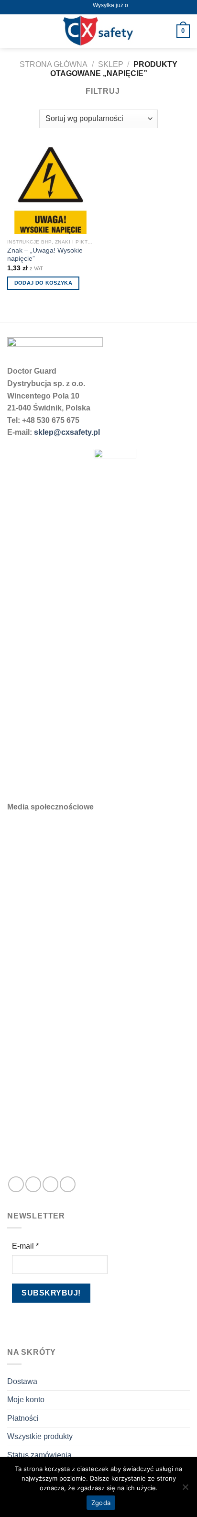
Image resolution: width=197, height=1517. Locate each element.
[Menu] (13, 31)
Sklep (110, 64)
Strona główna (54, 64)
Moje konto (25, 1399)
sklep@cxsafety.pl (67, 432)
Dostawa (22, 1381)
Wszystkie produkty (40, 1436)
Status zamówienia (39, 1455)
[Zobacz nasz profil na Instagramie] (33, 1184)
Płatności (23, 1418)
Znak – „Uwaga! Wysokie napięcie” (45, 255)
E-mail (25, 1246)
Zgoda (100, 1502)
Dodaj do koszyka (43, 283)
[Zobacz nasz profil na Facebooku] (16, 1184)
